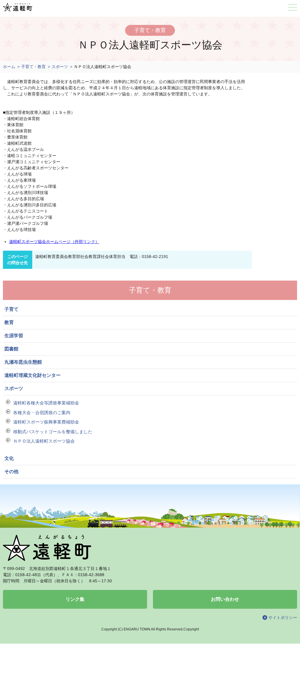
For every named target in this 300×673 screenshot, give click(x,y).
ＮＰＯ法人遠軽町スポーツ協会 (44, 440)
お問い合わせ (225, 599)
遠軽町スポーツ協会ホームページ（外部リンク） (54, 241)
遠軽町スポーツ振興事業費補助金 (46, 421)
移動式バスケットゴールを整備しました (52, 431)
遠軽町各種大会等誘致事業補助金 (46, 402)
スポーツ (60, 66)
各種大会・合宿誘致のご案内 (41, 412)
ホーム (9, 66)
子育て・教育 (33, 66)
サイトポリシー (282, 617)
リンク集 (75, 599)
